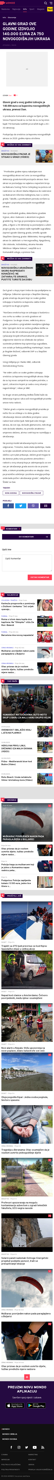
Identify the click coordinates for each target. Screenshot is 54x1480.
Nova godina (11, 493)
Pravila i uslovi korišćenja (40, 1470)
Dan (10, 95)
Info (4, 18)
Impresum (5, 1460)
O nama (4, 1455)
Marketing (33, 1455)
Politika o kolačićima (10, 1465)
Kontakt (32, 1460)
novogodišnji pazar (31, 493)
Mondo (6, 1429)
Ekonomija (12, 18)
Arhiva (31, 1465)
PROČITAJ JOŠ (14, 896)
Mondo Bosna (9, 1439)
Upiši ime (6, 549)
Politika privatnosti (10, 1470)
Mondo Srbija (9, 1434)
